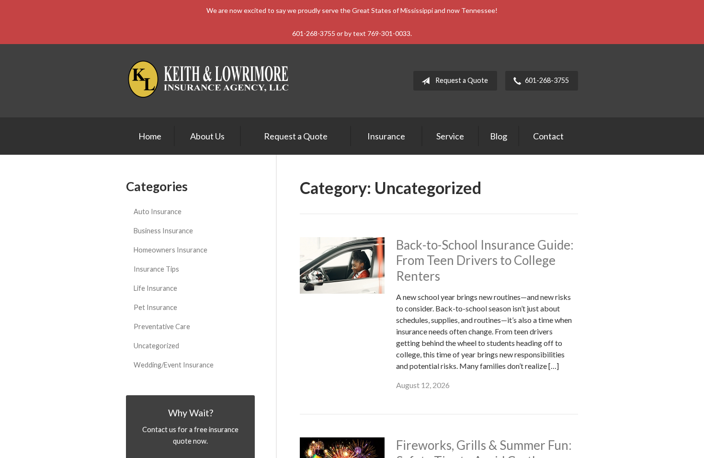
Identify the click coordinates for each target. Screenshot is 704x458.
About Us (207, 136)
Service (450, 136)
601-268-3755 (547, 80)
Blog (498, 136)
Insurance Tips (156, 269)
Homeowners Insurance (170, 250)
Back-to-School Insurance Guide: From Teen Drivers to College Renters (485, 260)
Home (149, 136)
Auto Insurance (158, 211)
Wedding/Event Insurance (174, 365)
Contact (548, 136)
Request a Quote (461, 80)
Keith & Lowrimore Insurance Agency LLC (210, 80)
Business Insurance (163, 231)
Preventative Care (162, 326)
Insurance (386, 136)
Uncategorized (156, 346)
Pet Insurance (155, 307)
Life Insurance (155, 288)
